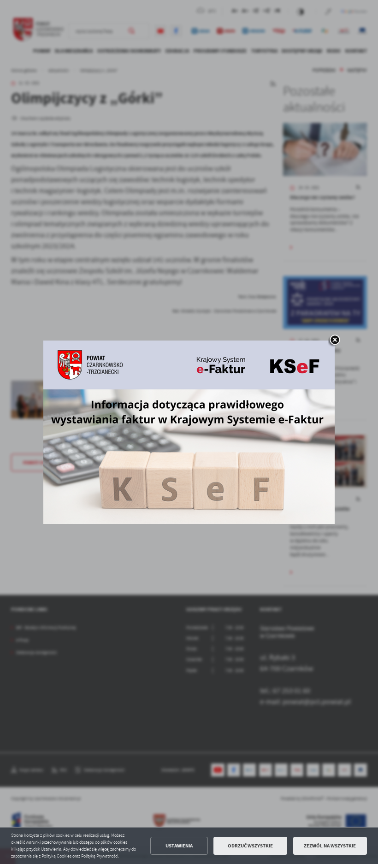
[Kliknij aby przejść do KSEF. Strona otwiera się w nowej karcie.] (189, 432)
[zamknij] (335, 340)
